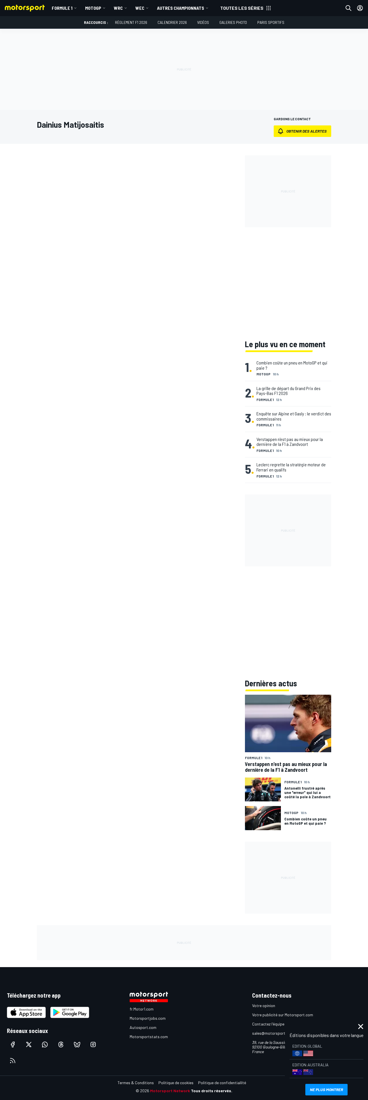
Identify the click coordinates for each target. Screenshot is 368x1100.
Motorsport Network (170, 1090)
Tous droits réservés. (211, 1090)
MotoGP (93, 8)
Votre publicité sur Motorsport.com (282, 1014)
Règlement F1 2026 (131, 22)
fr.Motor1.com (142, 1009)
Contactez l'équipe (268, 1023)
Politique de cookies (175, 1082)
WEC (139, 8)
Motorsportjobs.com (148, 1018)
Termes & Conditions (136, 1082)
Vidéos (203, 22)
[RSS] (12, 1060)
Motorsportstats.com (149, 1036)
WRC (118, 8)
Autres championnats (180, 8)
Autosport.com (143, 1027)
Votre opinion (263, 1005)
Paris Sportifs (270, 22)
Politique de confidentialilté (222, 1082)
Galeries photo (233, 22)
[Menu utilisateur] (360, 8)
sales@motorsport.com (273, 1033)
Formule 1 (62, 8)
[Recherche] (348, 8)
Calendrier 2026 (172, 22)
